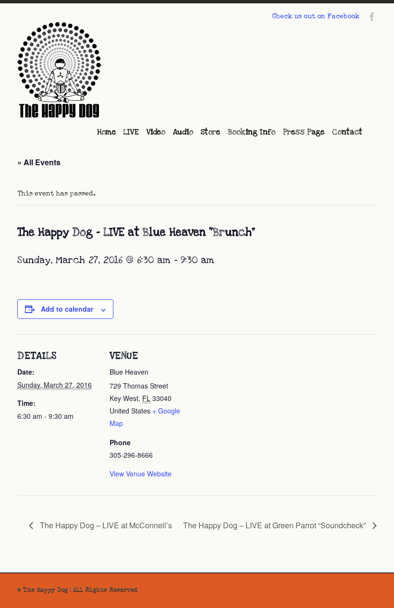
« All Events (39, 162)
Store (210, 132)
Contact (347, 132)
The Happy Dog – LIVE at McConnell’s (105, 525)
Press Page (303, 132)
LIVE (131, 132)
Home (106, 132)
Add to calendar (67, 309)
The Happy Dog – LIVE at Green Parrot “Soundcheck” (275, 525)
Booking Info (251, 132)
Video (156, 132)
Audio (183, 132)
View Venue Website (141, 473)
